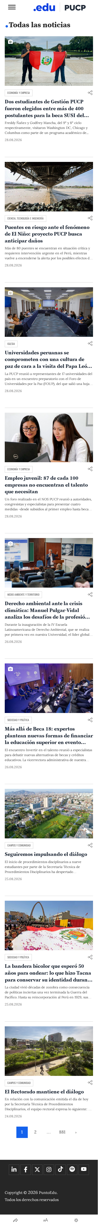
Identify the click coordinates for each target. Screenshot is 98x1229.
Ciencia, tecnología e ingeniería (25, 218)
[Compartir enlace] (90, 93)
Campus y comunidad (19, 845)
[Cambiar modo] (76, 1220)
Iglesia (11, 344)
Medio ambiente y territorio (23, 594)
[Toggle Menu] (12, 7)
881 (62, 1132)
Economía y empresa (18, 93)
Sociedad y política (18, 720)
